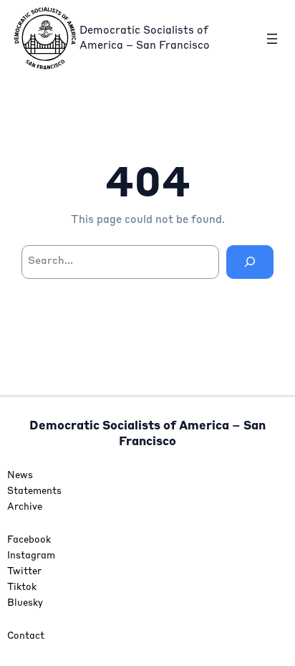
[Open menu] (272, 38)
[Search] (250, 262)
